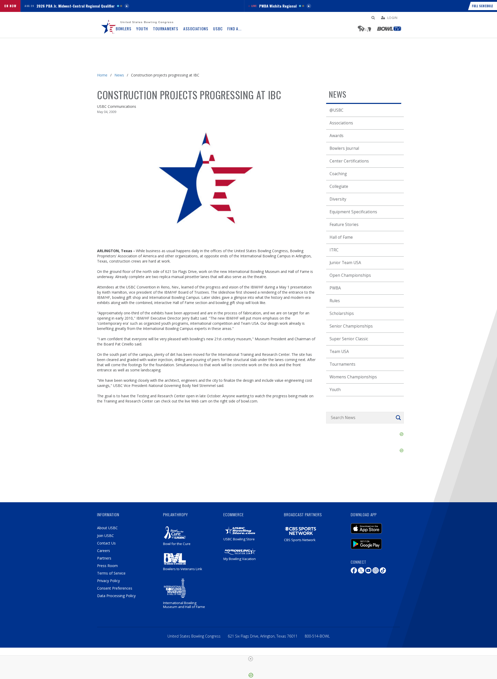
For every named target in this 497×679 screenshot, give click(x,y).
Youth (335, 389)
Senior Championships (351, 326)
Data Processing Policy (116, 595)
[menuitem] (108, 25)
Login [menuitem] (392, 18)
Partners (104, 558)
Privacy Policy (108, 580)
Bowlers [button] (123, 28)
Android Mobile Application (374, 541)
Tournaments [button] (165, 28)
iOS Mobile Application (374, 526)
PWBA (335, 288)
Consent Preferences (114, 588)
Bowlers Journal (344, 148)
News (119, 75)
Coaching (338, 173)
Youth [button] (142, 28)
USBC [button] (217, 28)
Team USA (339, 351)
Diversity (338, 199)
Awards (336, 135)
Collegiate (339, 186)
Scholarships (342, 313)
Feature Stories (344, 224)
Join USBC (105, 535)
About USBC (107, 527)
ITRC (334, 250)
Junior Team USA (345, 262)
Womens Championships (353, 377)
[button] (132, 6)
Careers (103, 550)
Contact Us (106, 543)
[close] (250, 658)
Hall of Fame (341, 237)
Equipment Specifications (353, 212)
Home (102, 75)
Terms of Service (111, 573)
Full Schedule (482, 6)
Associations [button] (195, 28)
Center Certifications (349, 161)
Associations (341, 123)
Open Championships (350, 275)
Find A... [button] (234, 28)
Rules (335, 300)
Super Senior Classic (349, 339)
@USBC (336, 110)
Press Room (107, 565)
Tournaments (342, 364)
